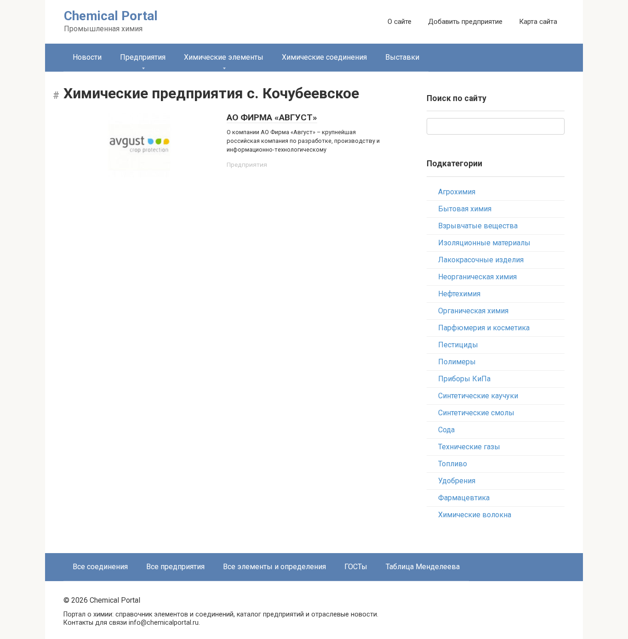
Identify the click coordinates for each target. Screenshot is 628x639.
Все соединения (100, 566)
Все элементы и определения (274, 566)
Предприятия (143, 57)
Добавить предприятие (465, 21)
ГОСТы (355, 566)
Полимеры (457, 361)
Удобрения (456, 480)
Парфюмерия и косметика (484, 327)
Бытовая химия (464, 208)
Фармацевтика (464, 497)
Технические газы (469, 446)
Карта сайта (538, 21)
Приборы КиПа (464, 378)
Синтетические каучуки (478, 395)
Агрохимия (456, 191)
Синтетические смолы (476, 412)
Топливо (452, 463)
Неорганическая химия (477, 276)
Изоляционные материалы (484, 242)
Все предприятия (175, 566)
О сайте (399, 21)
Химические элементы (223, 57)
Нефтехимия (459, 293)
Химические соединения (324, 57)
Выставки (402, 57)
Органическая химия (473, 310)
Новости (87, 57)
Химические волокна (474, 514)
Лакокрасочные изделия (481, 259)
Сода (446, 429)
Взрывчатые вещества (478, 225)
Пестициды (458, 344)
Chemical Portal (111, 15)
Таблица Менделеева (423, 566)
